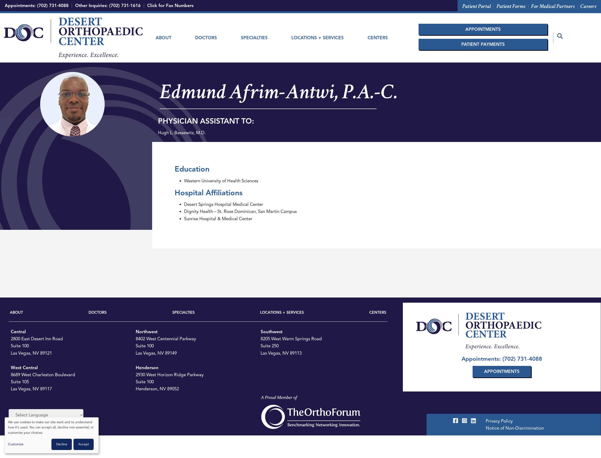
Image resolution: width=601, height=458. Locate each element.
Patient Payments (483, 44)
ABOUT (16, 312)
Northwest (147, 331)
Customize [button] (15, 444)
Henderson (147, 367)
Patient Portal (476, 6)
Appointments (483, 29)
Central (18, 331)
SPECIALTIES (183, 312)
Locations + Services (317, 37)
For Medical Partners (553, 6)
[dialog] (52, 435)
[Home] (73, 38)
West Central (24, 367)
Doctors (206, 37)
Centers (378, 37)
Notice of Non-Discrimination (515, 428)
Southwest (271, 331)
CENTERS (377, 312)
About (163, 37)
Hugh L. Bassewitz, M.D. (182, 132)
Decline (61, 444)
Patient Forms (511, 6)
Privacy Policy (499, 421)
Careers (588, 6)
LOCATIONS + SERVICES (282, 312)
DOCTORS (98, 312)
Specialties (254, 37)
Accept (83, 444)
